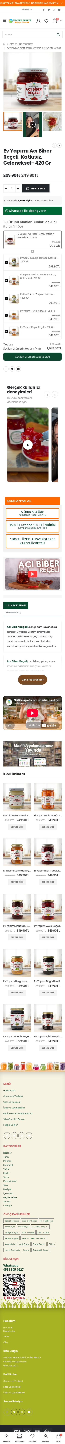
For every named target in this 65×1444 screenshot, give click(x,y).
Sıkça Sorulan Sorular (14, 1119)
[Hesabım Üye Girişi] (38, 21)
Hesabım (7, 1327)
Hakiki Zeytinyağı (12, 1250)
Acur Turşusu (28, 1232)
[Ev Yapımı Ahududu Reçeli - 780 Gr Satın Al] (17, 908)
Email (18, 369)
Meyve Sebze (10, 1197)
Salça (6, 1177)
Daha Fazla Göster (33, 679)
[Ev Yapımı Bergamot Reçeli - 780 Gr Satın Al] (17, 963)
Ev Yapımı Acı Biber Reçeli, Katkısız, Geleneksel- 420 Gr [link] (35, 235)
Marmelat (8, 1164)
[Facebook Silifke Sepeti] (44, 10)
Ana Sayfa (4, 44)
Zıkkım (52, 1244)
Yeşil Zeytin (24, 1244)
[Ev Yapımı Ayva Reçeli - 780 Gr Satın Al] (48, 908)
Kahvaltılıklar (9, 1181)
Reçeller (7, 1152)
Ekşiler (6, 1173)
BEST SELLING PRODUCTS (21, 43)
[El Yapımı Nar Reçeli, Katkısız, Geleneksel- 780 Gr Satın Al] (48, 852)
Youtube (29, 1135)
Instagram (21, 1135)
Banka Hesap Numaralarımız (18, 1113)
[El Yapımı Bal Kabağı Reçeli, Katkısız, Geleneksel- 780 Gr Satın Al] (48, 797)
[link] (10, 240)
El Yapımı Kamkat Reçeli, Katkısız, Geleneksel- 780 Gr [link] (38, 276)
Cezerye (7, 1205)
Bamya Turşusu (11, 1238)
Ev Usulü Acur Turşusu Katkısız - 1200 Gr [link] (37, 296)
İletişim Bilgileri (10, 1124)
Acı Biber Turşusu (40, 1226)
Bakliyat (7, 1189)
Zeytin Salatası (39, 1244)
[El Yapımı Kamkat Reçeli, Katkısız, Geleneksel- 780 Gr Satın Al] (17, 852)
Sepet (6, 1336)
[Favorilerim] (46, 21)
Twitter (12, 369)
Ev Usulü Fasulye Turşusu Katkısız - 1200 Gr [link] (39, 259)
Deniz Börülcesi (12, 1221)
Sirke (5, 1185)
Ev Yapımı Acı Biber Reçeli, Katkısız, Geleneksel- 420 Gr (27, 157)
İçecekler (8, 1193)
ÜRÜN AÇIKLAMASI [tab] (16, 605)
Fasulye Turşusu (12, 1232)
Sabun (6, 1201)
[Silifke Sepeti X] (49, 10)
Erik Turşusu (43, 1232)
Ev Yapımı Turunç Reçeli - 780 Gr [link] (37, 310)
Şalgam (26, 1250)
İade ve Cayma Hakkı (14, 1107)
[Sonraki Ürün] (59, 145)
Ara (58, 34)
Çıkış (5, 1342)
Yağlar (6, 1168)
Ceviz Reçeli (23, 1226)
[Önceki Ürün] (54, 145)
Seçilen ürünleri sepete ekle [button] (32, 356)
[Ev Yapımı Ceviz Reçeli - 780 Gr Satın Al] (17, 1018)
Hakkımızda (9, 1090)
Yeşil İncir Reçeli (29, 1221)
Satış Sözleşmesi (11, 1101)
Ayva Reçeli (10, 1226)
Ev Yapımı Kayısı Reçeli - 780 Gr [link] (37, 327)
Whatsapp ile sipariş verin (27, 211)
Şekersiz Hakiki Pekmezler (34, 1238)
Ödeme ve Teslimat (13, 1096)
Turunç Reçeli (46, 1221)
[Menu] (4, 20)
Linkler (26, 9)
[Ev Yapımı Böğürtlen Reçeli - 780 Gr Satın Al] (48, 963)
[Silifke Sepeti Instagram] (54, 10)
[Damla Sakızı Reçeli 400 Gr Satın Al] (17, 797)
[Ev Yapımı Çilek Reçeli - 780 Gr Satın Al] (48, 1018)
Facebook (6, 369)
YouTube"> (59, 10)
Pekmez (7, 1160)
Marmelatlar (10, 1244)
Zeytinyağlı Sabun (40, 1250)
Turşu (6, 1156)
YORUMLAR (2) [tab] (13, 612)
